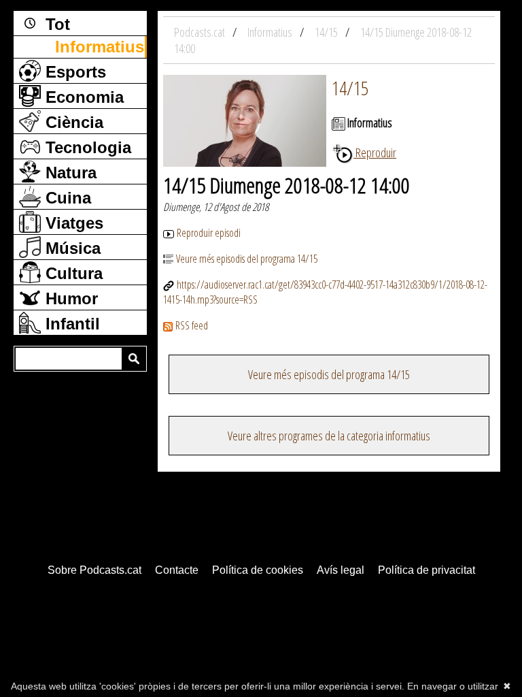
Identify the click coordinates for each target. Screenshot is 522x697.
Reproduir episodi (209, 232)
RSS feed (191, 325)
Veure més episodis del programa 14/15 (246, 258)
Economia (82, 97)
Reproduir (374, 152)
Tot (55, 24)
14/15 (350, 88)
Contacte (176, 570)
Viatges (72, 223)
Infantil (70, 323)
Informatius (99, 46)
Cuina (66, 198)
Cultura (72, 273)
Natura (69, 172)
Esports (73, 72)
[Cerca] (133, 359)
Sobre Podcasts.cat (94, 570)
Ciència (72, 122)
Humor (69, 298)
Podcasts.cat (200, 32)
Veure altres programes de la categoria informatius (329, 435)
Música (71, 248)
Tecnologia (86, 147)
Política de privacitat (426, 570)
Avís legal (340, 570)
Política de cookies (257, 570)
